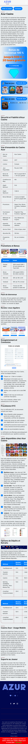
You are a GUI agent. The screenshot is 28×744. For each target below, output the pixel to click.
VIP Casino (19, 742)
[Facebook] (11, 703)
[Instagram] (17, 703)
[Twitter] (14, 703)
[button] (26, 3)
